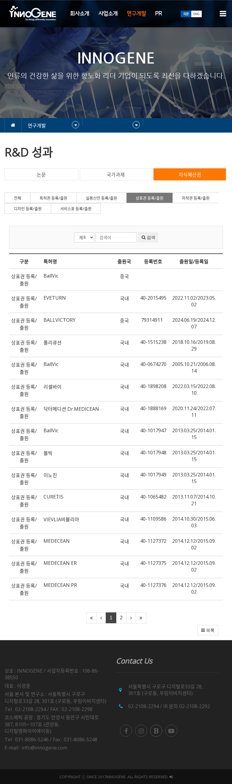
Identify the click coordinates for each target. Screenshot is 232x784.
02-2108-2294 (143, 706)
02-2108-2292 (194, 706)
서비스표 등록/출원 (76, 208)
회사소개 (79, 14)
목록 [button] (209, 630)
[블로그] (156, 731)
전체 (17, 198)
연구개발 (136, 14)
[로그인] (171, 776)
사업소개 (108, 14)
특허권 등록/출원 (53, 198)
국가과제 (116, 174)
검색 (150, 237)
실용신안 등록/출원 (101, 198)
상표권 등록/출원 (149, 198)
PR (158, 14)
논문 (41, 174)
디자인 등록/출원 (28, 208)
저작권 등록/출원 (196, 198)
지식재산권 (190, 174)
